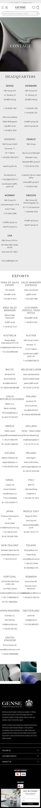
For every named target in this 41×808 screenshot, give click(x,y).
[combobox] (20, 13)
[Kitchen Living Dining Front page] (20, 7)
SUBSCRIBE (30, 803)
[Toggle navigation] (3, 7)
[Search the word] (37, 13)
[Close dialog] (39, 790)
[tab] (20, 750)
